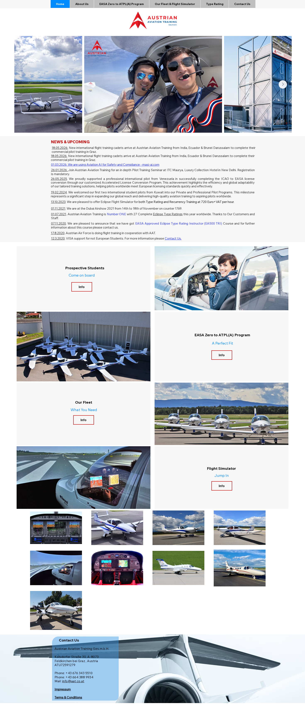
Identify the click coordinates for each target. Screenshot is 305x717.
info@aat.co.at (73, 681)
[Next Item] (283, 84)
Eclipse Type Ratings (168, 214)
